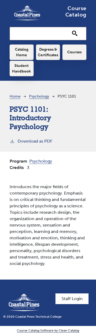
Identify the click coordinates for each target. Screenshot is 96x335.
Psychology (39, 96)
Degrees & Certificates (48, 52)
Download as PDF (35, 141)
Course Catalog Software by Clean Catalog (48, 330)
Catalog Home (21, 52)
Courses (74, 52)
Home (15, 96)
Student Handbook (21, 68)
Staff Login (72, 298)
